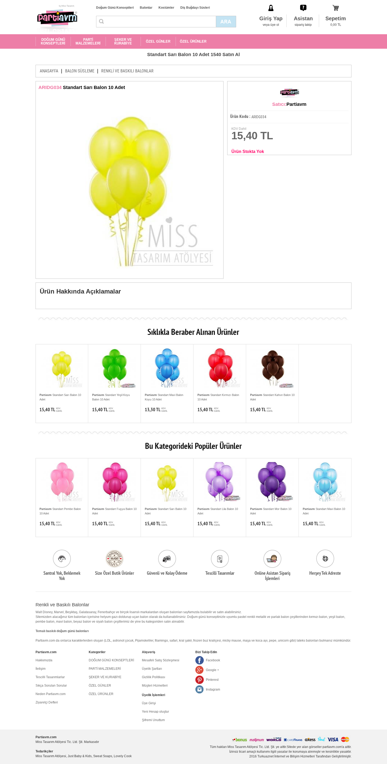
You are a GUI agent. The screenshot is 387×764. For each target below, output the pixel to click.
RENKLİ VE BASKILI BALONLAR (127, 70)
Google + (212, 670)
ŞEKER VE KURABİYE (123, 41)
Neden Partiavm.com (51, 694)
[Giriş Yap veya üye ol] (271, 2)
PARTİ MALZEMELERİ (88, 41)
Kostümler (166, 7)
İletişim (41, 669)
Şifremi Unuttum (153, 720)
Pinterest (212, 680)
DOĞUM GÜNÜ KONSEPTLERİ (53, 41)
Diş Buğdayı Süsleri (195, 7)
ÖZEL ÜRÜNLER (193, 41)
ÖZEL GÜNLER (158, 41)
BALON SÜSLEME (79, 70)
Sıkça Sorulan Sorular (51, 685)
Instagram (213, 689)
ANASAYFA (49, 70)
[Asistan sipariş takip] (303, 2)
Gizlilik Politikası (153, 677)
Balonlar (146, 7)
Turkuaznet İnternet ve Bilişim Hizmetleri (286, 756)
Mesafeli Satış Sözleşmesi (160, 660)
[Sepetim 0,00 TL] (335, 2)
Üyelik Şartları (152, 669)
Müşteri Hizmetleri (155, 685)
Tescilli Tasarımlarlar (50, 677)
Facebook (213, 660)
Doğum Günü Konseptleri (115, 7)
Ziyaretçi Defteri (47, 702)
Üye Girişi (149, 703)
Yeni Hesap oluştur (155, 711)
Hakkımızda (44, 660)
